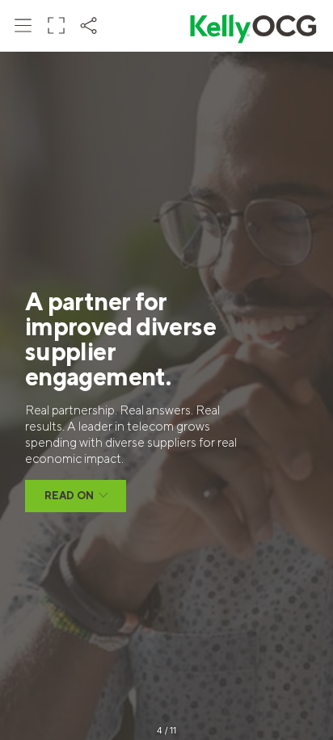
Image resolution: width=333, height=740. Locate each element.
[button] (23, 25)
